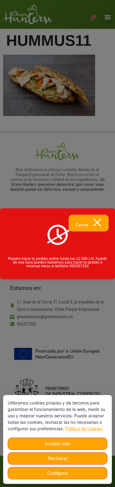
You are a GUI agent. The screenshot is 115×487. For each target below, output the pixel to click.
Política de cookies (84, 428)
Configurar (57, 473)
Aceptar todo (57, 443)
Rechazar (57, 458)
